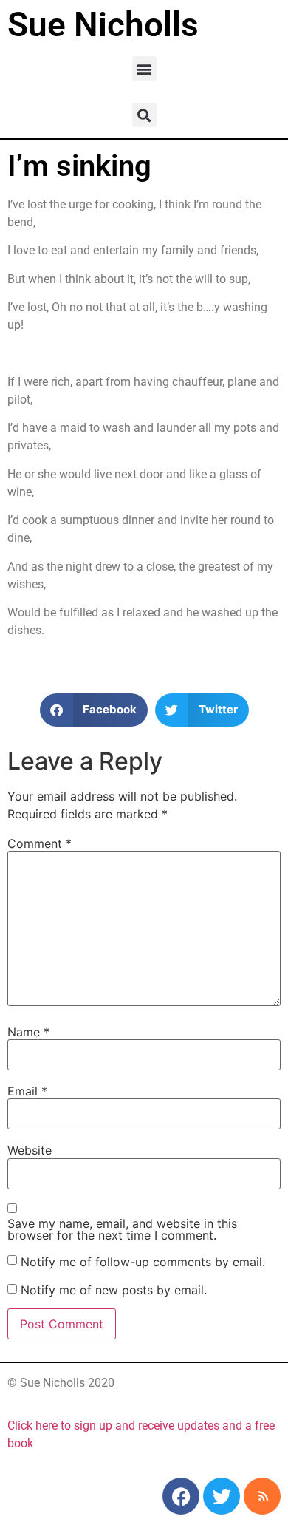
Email (27, 1091)
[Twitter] (221, 1496)
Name (28, 1032)
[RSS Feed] (262, 1496)
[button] (144, 68)
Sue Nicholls (103, 24)
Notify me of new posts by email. (114, 1290)
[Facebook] (180, 1496)
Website (29, 1150)
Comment (39, 843)
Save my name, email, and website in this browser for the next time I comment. (122, 1229)
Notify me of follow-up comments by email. (143, 1262)
